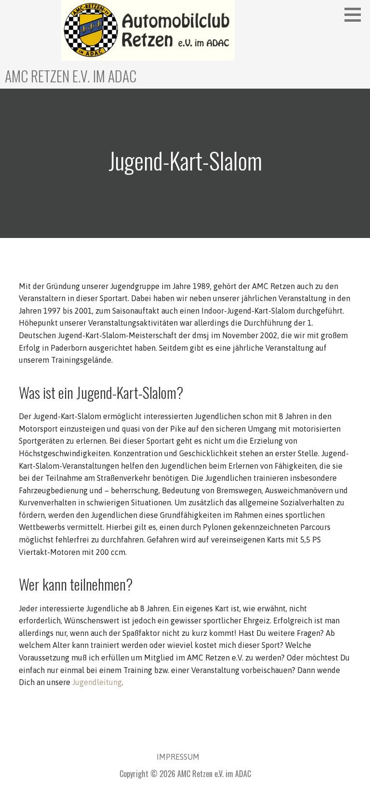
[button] (356, 14)
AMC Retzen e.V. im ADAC (70, 76)
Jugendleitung (97, 682)
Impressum (178, 756)
